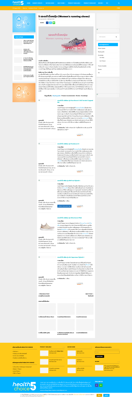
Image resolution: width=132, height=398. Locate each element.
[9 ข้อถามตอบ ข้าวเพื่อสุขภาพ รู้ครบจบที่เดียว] (18, 77)
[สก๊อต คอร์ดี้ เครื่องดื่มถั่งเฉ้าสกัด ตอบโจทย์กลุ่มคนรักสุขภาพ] (18, 43)
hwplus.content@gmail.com (59, 390)
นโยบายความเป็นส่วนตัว (79, 394)
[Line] (118, 8)
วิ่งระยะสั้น (65, 188)
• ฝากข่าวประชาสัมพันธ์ (18, 355)
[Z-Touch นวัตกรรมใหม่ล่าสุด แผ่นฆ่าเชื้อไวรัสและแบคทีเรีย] (18, 60)
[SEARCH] (116, 36)
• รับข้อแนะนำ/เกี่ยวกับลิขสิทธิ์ (20, 353)
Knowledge (100, 55)
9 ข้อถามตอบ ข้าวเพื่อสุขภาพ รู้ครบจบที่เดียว (28, 75)
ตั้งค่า (43, 396)
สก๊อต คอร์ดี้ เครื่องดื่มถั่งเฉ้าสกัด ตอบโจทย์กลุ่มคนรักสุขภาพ (28, 42)
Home (28, 3)
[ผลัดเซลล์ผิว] (72, 353)
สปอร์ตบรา (79, 359)
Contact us (41, 8)
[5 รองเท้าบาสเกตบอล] (44, 370)
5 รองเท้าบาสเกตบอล (81, 317)
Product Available (74, 3)
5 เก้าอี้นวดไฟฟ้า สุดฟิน (44, 333)
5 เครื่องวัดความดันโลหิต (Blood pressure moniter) (65, 333)
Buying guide (101, 51)
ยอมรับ (106, 395)
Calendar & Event (32, 8)
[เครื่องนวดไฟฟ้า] (72, 370)
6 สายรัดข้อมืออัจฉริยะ (81, 333)
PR (107, 3)
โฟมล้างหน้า (91, 296)
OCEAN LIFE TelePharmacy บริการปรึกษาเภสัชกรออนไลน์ (28, 51)
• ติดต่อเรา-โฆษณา (17, 369)
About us (25, 8)
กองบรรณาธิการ (43, 19)
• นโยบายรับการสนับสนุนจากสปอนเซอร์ (22, 366)
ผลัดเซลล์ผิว (80, 351)
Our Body (102, 57)
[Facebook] (117, 8)
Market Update (37, 3)
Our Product (102, 61)
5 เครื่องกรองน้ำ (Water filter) (46, 317)
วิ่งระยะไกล (83, 223)
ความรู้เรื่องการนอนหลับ (44, 296)
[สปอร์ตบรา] (72, 362)
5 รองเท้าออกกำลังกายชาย (64, 317)
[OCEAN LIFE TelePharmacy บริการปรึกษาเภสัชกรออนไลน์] (18, 51)
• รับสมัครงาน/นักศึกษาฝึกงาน (20, 358)
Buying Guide (50, 3)
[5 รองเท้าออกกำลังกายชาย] (44, 362)
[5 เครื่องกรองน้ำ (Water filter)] (44, 353)
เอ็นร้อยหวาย (64, 229)
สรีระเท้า (87, 264)
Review (100, 3)
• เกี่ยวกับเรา (15, 351)
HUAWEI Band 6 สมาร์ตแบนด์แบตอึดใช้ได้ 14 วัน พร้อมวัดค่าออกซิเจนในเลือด (28, 69)
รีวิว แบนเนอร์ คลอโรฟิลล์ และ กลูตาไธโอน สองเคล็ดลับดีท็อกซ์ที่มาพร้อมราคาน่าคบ (111, 367)
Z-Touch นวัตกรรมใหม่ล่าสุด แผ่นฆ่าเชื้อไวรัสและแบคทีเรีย (28, 59)
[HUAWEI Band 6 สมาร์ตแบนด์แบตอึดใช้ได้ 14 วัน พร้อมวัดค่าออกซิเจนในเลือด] (18, 68)
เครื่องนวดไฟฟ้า (80, 368)
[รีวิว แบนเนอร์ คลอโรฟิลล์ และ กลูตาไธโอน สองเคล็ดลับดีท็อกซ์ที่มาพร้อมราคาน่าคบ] (99, 368)
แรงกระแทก (85, 118)
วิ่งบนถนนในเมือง (79, 107)
